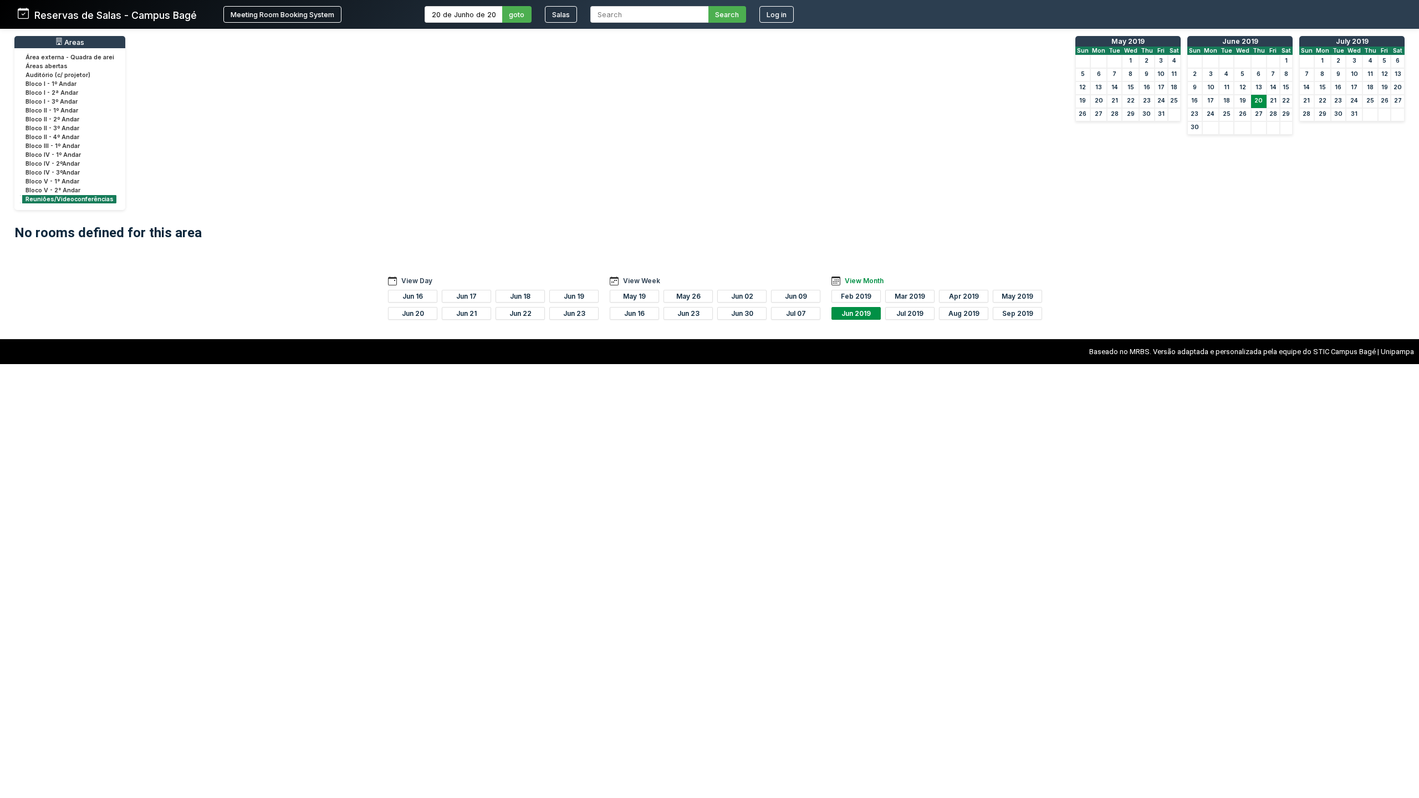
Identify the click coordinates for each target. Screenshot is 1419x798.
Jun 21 (466, 313)
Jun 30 (742, 313)
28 (1115, 113)
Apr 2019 (964, 296)
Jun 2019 (856, 313)
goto (516, 15)
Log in (777, 15)
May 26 (688, 296)
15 (1130, 87)
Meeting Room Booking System (282, 15)
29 (1131, 113)
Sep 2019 (1017, 313)
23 (1147, 100)
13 (1098, 87)
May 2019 (1128, 41)
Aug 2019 (963, 313)
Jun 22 (520, 313)
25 (1174, 100)
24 (1161, 100)
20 (1099, 100)
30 (1146, 113)
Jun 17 (466, 296)
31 (1161, 113)
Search (727, 15)
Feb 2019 (856, 296)
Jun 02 (742, 296)
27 (1098, 113)
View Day (416, 281)
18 (1174, 87)
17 (1161, 87)
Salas (561, 15)
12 (1082, 87)
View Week (641, 281)
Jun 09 (796, 296)
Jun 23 (574, 313)
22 (1131, 100)
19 (1082, 100)
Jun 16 (412, 296)
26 (1082, 113)
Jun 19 (574, 296)
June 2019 (1240, 41)
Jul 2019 (909, 313)
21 (1114, 100)
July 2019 (1352, 41)
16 (1147, 87)
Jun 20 (413, 313)
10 (1161, 74)
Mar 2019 (910, 296)
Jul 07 (796, 313)
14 (1114, 87)
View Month (864, 281)
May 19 (634, 296)
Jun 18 (520, 296)
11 (1174, 74)
